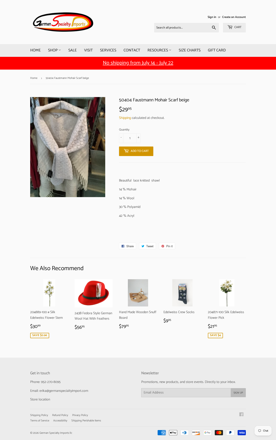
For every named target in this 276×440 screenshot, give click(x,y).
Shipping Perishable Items (86, 420)
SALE (72, 50)
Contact (132, 50)
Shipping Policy (39, 415)
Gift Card (217, 50)
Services (108, 50)
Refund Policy (60, 415)
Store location (40, 399)
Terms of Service (39, 420)
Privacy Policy (80, 415)
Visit (88, 50)
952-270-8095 (51, 382)
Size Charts (190, 50)
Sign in (212, 17)
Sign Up (238, 393)
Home (35, 50)
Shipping (125, 118)
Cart (238, 27)
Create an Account (234, 17)
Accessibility (60, 420)
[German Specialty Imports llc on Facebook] (241, 415)
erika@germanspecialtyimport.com (63, 391)
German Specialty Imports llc (55, 433)
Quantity (124, 130)
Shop (53, 50)
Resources (158, 50)
